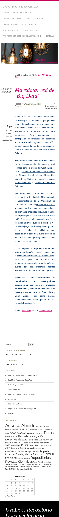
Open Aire (33, 445)
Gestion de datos (30, 442)
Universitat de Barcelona (34, 164)
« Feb (7, 496)
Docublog (26, 310)
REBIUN (50, 454)
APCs (24, 429)
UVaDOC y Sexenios (12, 18)
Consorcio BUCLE (31, 30)
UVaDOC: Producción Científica (18, 13)
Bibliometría (33, 429)
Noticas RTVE (45, 310)
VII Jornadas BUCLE (24, 469)
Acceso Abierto (10, 30)
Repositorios (40, 458)
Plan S (16, 449)
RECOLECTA (11, 458)
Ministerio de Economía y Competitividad (36, 256)
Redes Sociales (24, 458)
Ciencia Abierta (45, 429)
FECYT (18, 442)
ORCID (9, 448)
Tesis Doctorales (34, 18)
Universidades (45, 466)
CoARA (20, 433)
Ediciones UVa (35, 440)
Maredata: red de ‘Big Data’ (34, 93)
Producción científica (15, 451)
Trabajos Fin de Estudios (14, 464)
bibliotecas (44, 230)
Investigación (17, 445)
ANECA (17, 429)
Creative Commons (33, 433)
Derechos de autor (16, 439)
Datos (49, 433)
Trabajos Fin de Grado (33, 464)
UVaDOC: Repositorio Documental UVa (21, 7)
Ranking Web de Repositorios (30, 454)
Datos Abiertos (11, 436)
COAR (13, 433)
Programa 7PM (32, 451)
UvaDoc (10, 468)
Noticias (49, 36)
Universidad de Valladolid (29, 466)
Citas (7, 433)
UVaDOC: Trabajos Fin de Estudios (19, 24)
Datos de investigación (31, 436)
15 (12, 488)
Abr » (13, 496)
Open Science (45, 445)
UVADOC (28, 104)
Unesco (16, 466)
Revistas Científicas (19, 461)
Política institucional (32, 448)
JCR (27, 445)
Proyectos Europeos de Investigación (22, 36)
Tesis (35, 462)
